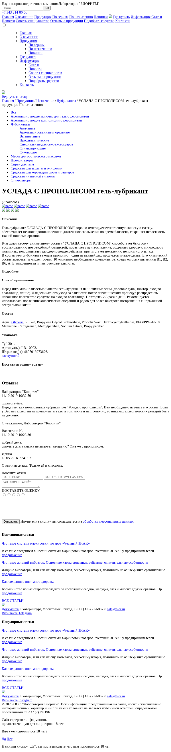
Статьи (156, 17)
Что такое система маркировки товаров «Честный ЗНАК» (46, 543)
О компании (24, 17)
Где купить (121, 17)
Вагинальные (30, 136)
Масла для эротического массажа (36, 156)
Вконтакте (10, 613)
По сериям (60, 17)
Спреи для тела (22, 164)
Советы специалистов (32, 21)
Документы (10, 609)
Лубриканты (66, 101)
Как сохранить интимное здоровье (28, 581)
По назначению (81, 17)
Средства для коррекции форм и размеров (42, 172)
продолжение (12, 555)
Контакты (122, 21)
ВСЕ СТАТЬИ (13, 601)
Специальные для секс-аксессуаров (46, 144)
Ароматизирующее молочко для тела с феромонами (50, 116)
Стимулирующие (33, 148)
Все (13, 112)
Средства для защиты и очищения (36, 168)
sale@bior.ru (116, 609)
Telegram (25, 613)
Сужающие (28, 152)
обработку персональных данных (108, 521)
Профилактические (34, 140)
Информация (141, 17)
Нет (9, 739)
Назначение (45, 101)
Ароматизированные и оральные (45, 132)
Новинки (101, 17)
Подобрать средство (99, 21)
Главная (8, 17)
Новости (8, 21)
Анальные (27, 128)
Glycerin (17, 322)
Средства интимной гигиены (33, 176)
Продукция (42, 17)
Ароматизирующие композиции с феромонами (46, 120)
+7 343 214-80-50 (14, 12)
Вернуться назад (14, 97)
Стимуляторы (21, 180)
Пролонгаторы (22, 160)
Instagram (25, 700)
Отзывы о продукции (66, 21)
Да (4, 739)
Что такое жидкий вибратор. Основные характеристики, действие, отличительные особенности (75, 562)
